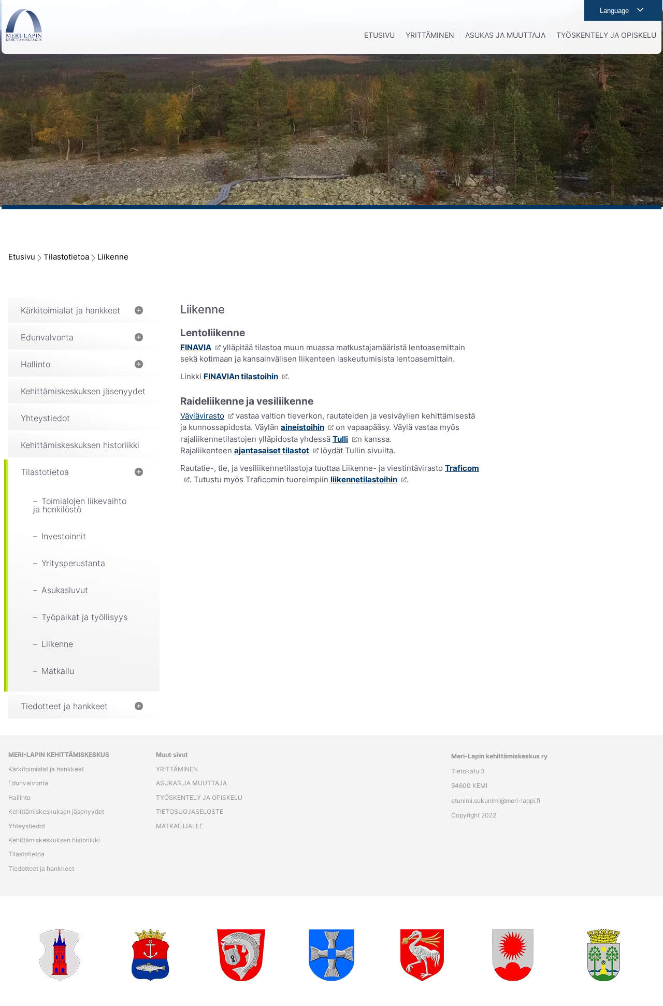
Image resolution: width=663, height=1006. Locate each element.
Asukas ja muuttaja (191, 783)
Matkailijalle (179, 826)
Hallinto (35, 364)
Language (614, 11)
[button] (139, 310)
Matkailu (57, 671)
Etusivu (21, 257)
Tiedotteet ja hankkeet (64, 706)
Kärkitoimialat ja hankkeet (70, 310)
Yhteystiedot (45, 418)
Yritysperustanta (73, 563)
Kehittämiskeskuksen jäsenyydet (83, 391)
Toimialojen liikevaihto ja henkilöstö (79, 505)
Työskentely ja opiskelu (199, 798)
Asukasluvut (64, 590)
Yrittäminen (177, 769)
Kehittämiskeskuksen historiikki (80, 445)
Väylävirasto (202, 416)
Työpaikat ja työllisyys (84, 617)
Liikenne (112, 257)
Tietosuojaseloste (189, 812)
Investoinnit (63, 536)
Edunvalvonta (47, 337)
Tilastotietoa (66, 257)
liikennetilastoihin (363, 479)
